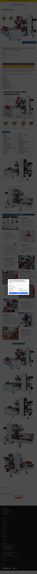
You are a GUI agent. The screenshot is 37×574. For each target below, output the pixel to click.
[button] (18, 287)
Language (11, 288)
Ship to (11, 285)
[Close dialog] (28, 279)
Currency (21, 288)
